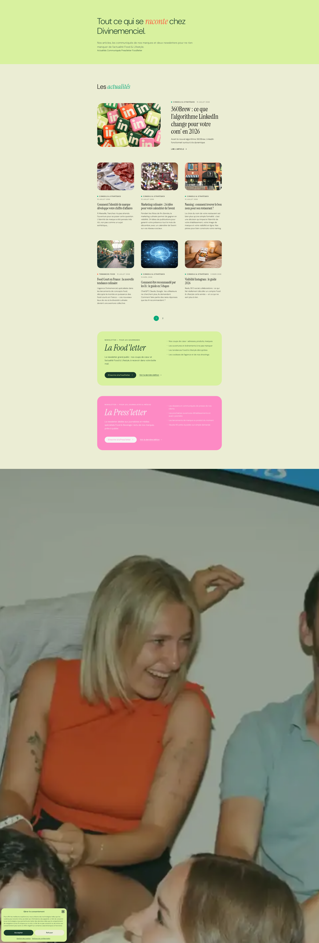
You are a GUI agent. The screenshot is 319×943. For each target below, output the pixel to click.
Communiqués (114, 50)
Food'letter (137, 50)
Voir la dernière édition (149, 375)
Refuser (49, 932)
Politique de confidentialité (41, 939)
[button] (63, 911)
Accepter (18, 932)
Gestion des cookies (24, 939)
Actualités (101, 50)
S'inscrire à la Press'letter (119, 439)
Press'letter (126, 50)
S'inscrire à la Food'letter (119, 375)
